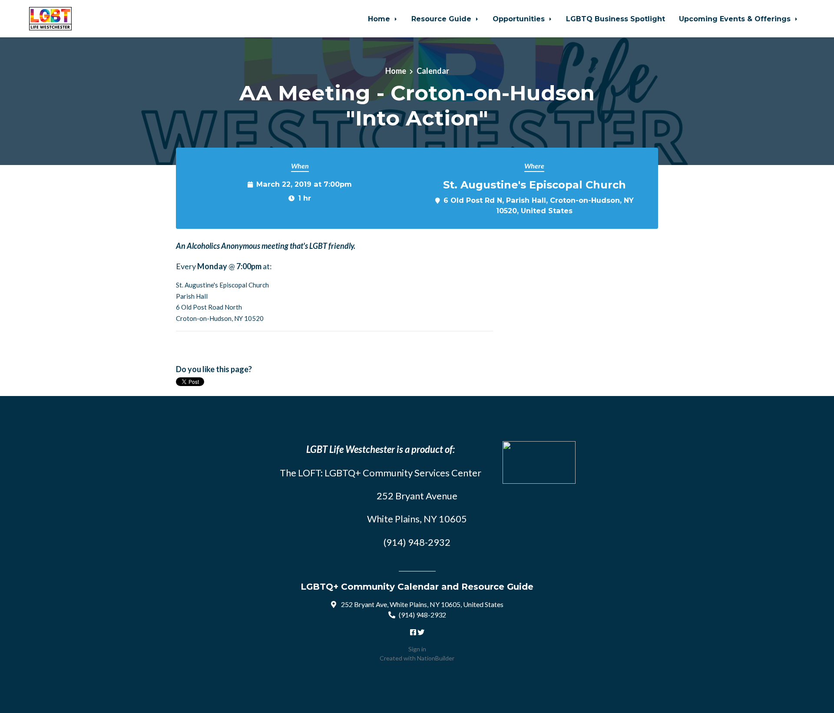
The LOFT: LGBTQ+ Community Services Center (380, 473)
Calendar (433, 71)
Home (380, 18)
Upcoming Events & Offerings (736, 18)
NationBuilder (435, 658)
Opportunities (520, 18)
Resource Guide (442, 18)
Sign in (417, 649)
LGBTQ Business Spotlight (615, 18)
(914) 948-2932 (422, 615)
